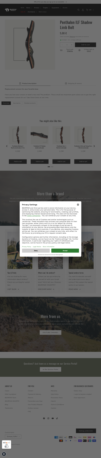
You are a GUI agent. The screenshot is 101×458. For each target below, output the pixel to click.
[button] (4, 454)
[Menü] (10, 441)
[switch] (7, 446)
